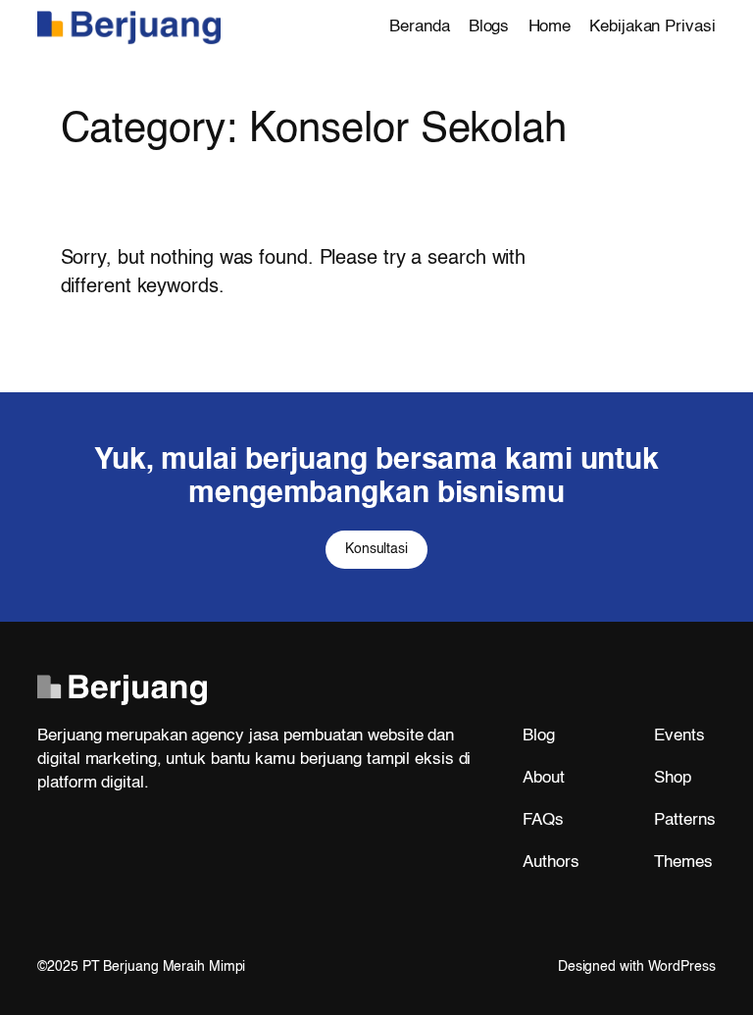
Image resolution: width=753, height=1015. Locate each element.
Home (550, 27)
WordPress (682, 967)
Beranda (419, 27)
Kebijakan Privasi (652, 27)
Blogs (489, 27)
